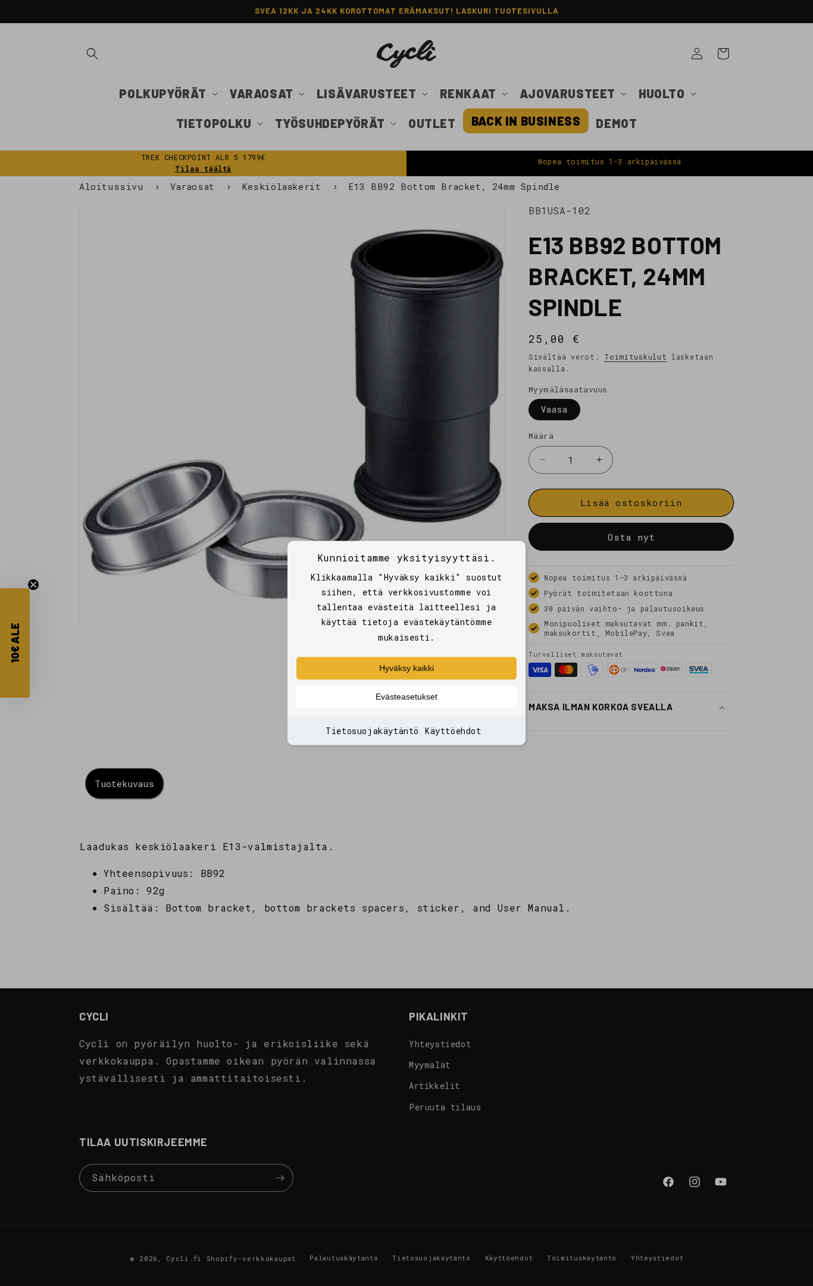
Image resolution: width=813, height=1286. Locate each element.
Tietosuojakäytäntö (372, 730)
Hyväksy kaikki (406, 668)
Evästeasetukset (406, 696)
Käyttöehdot (453, 730)
